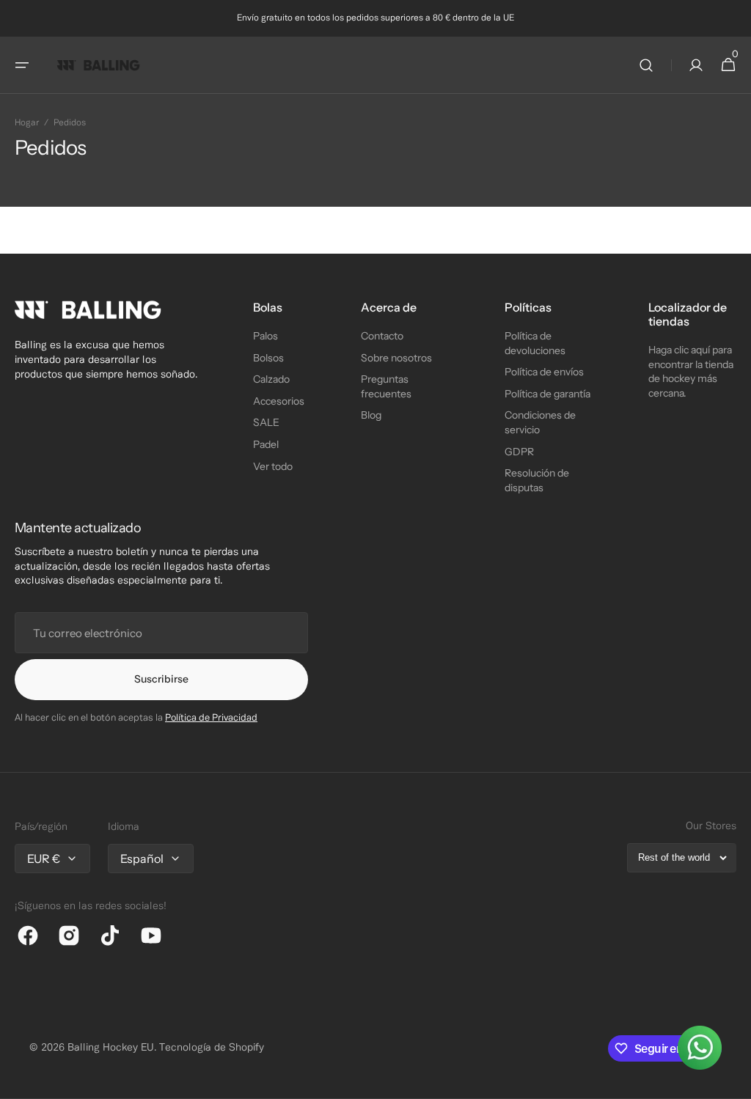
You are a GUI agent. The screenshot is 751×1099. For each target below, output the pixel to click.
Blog (371, 415)
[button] (22, 65)
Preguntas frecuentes (386, 386)
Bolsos (268, 357)
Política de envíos (544, 371)
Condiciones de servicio (540, 422)
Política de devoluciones (535, 343)
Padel (266, 444)
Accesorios (278, 401)
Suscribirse (161, 679)
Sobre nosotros (396, 357)
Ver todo (273, 466)
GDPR (519, 451)
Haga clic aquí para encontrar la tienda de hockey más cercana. (690, 371)
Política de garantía (547, 393)
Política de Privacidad (211, 718)
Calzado (271, 379)
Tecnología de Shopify (211, 1048)
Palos (265, 335)
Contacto (382, 335)
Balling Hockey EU (110, 1048)
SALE (266, 422)
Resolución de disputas (537, 480)
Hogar (27, 123)
